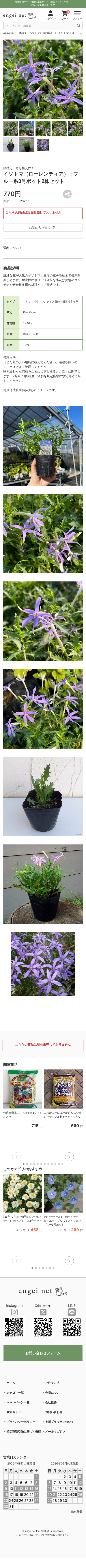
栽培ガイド (14, 1412)
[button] (69, 1156)
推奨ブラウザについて (59, 1421)
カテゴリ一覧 (15, 1392)
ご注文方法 (52, 1383)
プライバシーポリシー (21, 1421)
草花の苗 (8, 32)
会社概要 (51, 1402)
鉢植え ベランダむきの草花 (36, 32)
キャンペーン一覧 (18, 1402)
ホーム (11, 1383)
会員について (53, 1392)
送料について (12, 248)
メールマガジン (55, 1431)
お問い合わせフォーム (43, 1353)
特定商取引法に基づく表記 (24, 1431)
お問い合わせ (53, 1412)
